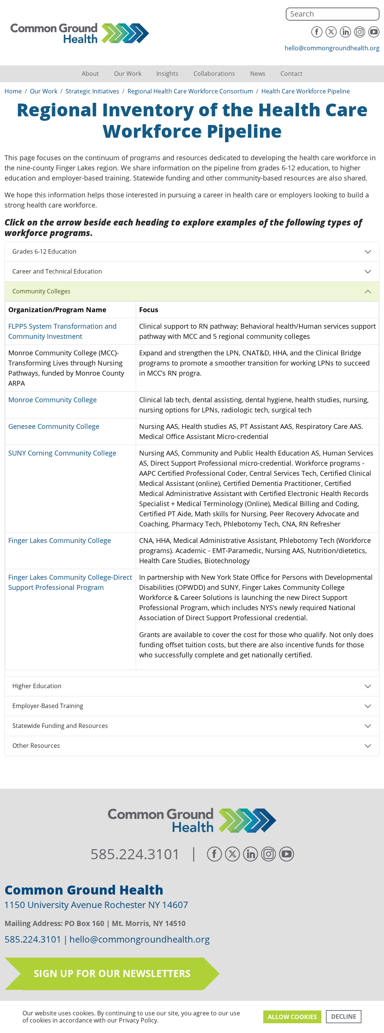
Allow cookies (292, 1017)
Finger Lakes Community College (59, 540)
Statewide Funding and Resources (60, 726)
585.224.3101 (135, 854)
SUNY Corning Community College (62, 452)
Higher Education (37, 686)
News (258, 73)
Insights (167, 73)
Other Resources (36, 745)
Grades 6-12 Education (44, 251)
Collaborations (214, 73)
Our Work (127, 73)
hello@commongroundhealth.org (332, 48)
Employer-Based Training (47, 706)
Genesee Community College (53, 426)
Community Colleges (41, 291)
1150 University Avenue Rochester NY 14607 (96, 904)
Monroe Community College (52, 399)
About (90, 73)
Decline (343, 1016)
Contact (291, 73)
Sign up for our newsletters (112, 973)
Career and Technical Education (57, 271)
